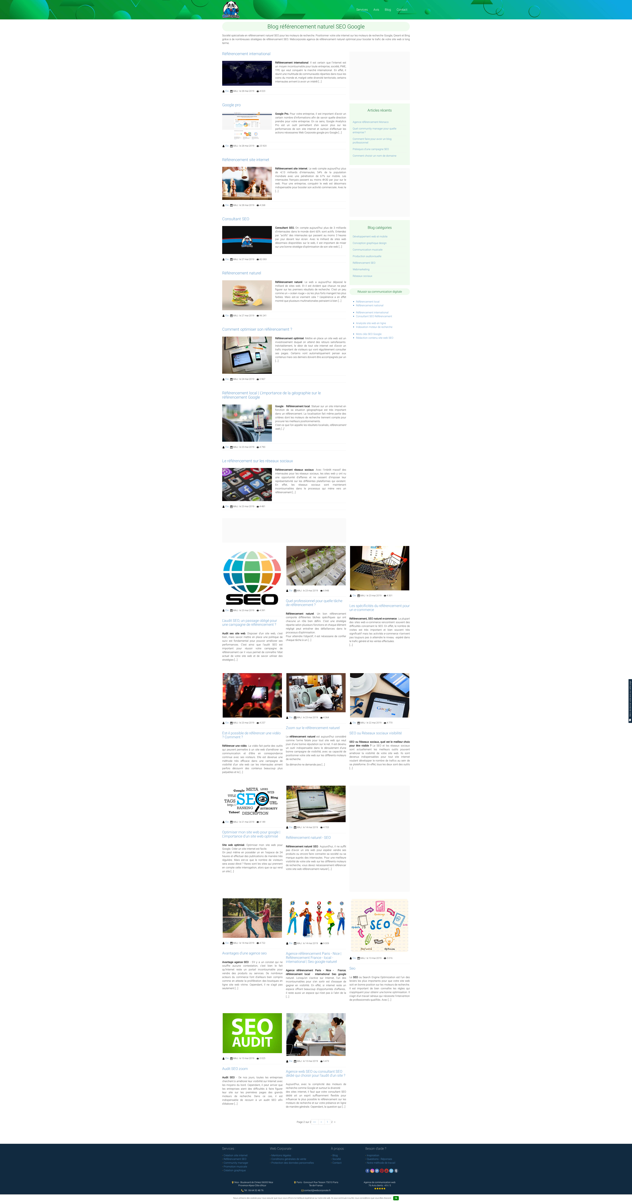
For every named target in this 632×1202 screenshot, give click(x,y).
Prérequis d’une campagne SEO (371, 149)
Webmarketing (361, 269)
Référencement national (369, 305)
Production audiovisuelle (367, 256)
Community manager (236, 1162)
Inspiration (373, 1155)
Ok (396, 1198)
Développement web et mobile (370, 236)
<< (314, 1122)
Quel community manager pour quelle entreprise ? (374, 130)
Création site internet (236, 1155)
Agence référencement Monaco (371, 122)
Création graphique (235, 1170)
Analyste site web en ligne (371, 323)
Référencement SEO (364, 262)
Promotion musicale (235, 1166)
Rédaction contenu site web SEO (374, 337)
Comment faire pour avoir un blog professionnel (372, 140)
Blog (388, 10)
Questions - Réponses (379, 1159)
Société (336, 1159)
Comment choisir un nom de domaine (374, 155)
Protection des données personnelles (292, 1162)
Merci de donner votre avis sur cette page (630, 699)
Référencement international (372, 312)
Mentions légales (281, 1155)
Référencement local (368, 301)
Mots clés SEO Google (369, 334)
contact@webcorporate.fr (317, 1190)
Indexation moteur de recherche (374, 327)
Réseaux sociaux (362, 276)
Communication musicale (367, 249)
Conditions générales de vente (288, 1159)
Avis (376, 10)
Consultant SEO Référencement (374, 316)
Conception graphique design (370, 243)
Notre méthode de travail (381, 1162)
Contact (402, 10)
